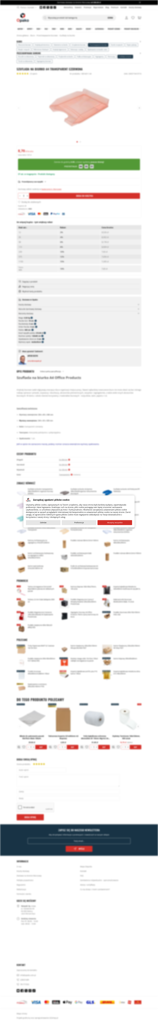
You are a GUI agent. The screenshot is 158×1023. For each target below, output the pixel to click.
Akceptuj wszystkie (115, 522)
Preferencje (79, 522)
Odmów (43, 522)
